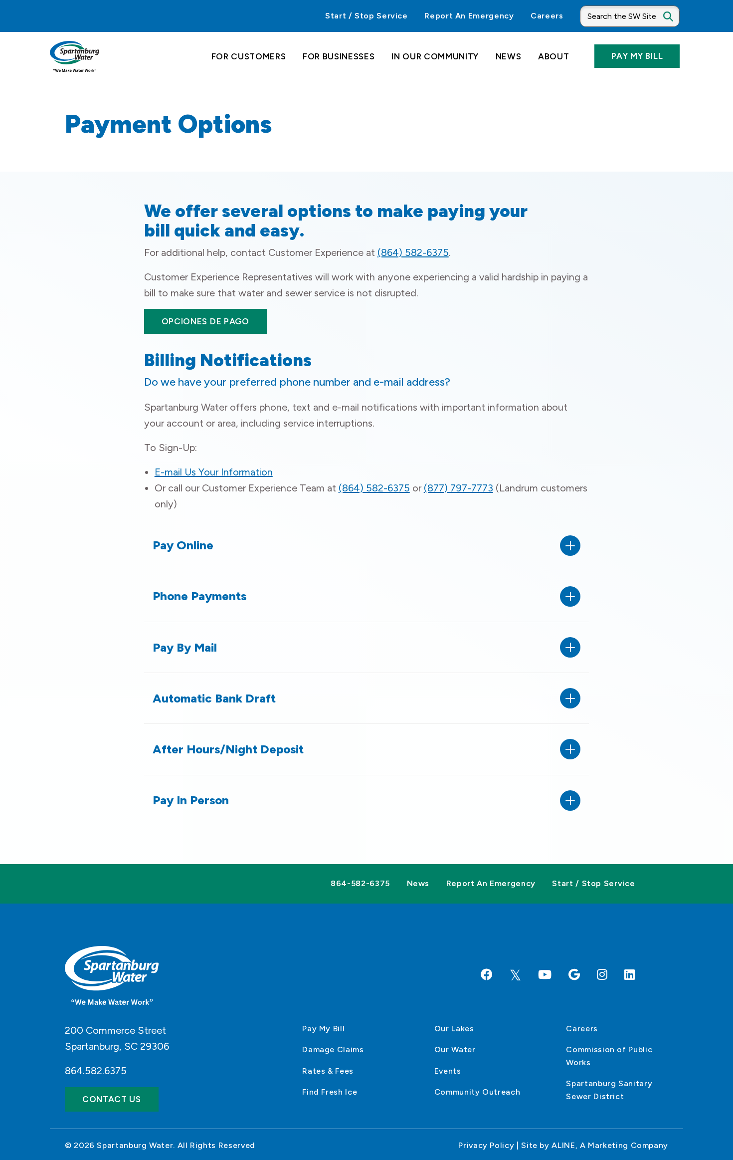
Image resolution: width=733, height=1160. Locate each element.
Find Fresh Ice (329, 1092)
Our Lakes (454, 1028)
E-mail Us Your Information (214, 472)
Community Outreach (477, 1092)
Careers (581, 1028)
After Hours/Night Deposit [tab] (228, 749)
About (553, 56)
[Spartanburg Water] (74, 56)
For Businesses (339, 56)
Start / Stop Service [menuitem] (366, 16)
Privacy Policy (486, 1145)
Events (447, 1071)
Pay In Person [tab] (191, 800)
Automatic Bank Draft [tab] (214, 698)
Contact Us (111, 1099)
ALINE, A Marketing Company (609, 1145)
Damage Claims (333, 1049)
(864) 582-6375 (413, 252)
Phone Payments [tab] (199, 596)
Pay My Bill (637, 56)
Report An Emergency (491, 883)
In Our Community (435, 56)
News (509, 56)
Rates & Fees (328, 1071)
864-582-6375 (360, 883)
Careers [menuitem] (547, 16)
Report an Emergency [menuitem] (469, 16)
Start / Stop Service (593, 883)
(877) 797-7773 (458, 488)
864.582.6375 (96, 1071)
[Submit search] (675, 15)
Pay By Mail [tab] (185, 647)
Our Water (455, 1049)
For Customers (248, 56)
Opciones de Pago (205, 321)
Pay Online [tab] (183, 545)
